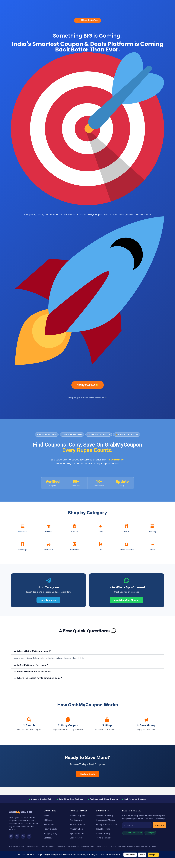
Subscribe (159, 825)
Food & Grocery (103, 833)
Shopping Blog (50, 833)
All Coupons (49, 824)
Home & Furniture (104, 838)
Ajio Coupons (76, 820)
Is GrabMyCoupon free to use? (32, 665)
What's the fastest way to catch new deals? (39, 678)
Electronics (22, 531)
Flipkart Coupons (77, 824)
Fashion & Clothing (104, 815)
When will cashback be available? (34, 671)
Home (46, 815)
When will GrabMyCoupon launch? (34, 651)
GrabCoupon (20, 812)
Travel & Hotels (103, 829)
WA (23, 836)
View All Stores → (78, 838)
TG (17, 836)
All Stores (48, 820)
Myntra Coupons (77, 815)
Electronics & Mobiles (105, 820)
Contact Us (48, 838)
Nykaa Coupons (77, 833)
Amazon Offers (76, 829)
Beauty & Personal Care (106, 824)
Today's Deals (50, 829)
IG (11, 836)
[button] (87, 651)
